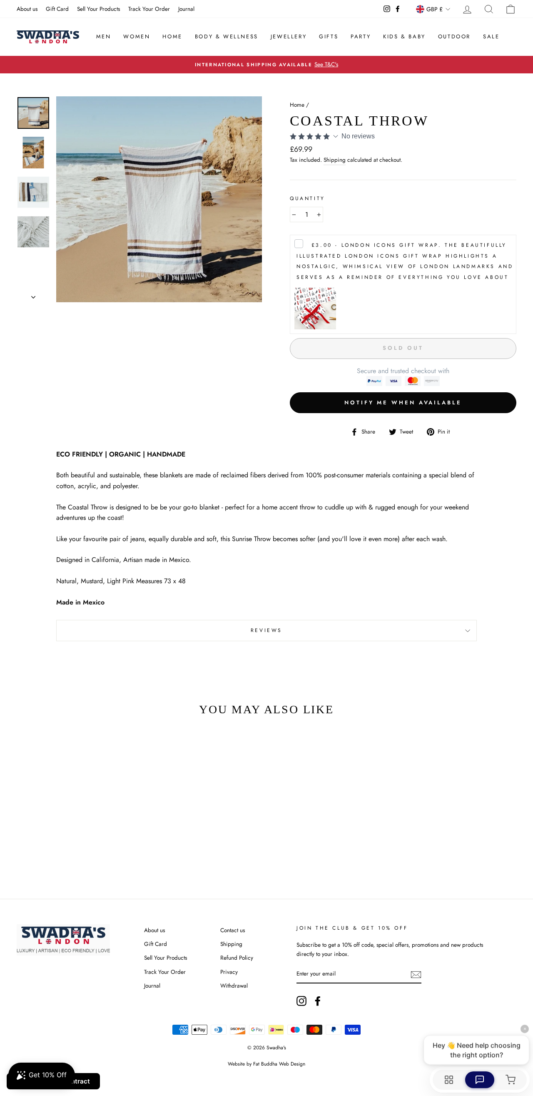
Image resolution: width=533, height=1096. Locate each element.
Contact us (232, 930)
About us (27, 9)
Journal (186, 9)
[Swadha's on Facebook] (318, 1001)
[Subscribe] (416, 974)
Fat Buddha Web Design (279, 1064)
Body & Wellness (226, 36)
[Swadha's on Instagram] (301, 1001)
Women (136, 36)
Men (103, 36)
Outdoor (454, 36)
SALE (491, 36)
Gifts (328, 36)
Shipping (335, 159)
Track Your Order (149, 9)
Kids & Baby (404, 36)
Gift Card (57, 9)
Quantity (307, 198)
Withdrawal (234, 985)
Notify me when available (403, 402)
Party (361, 36)
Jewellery (288, 36)
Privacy (229, 972)
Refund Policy (236, 957)
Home (172, 36)
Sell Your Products (98, 9)
